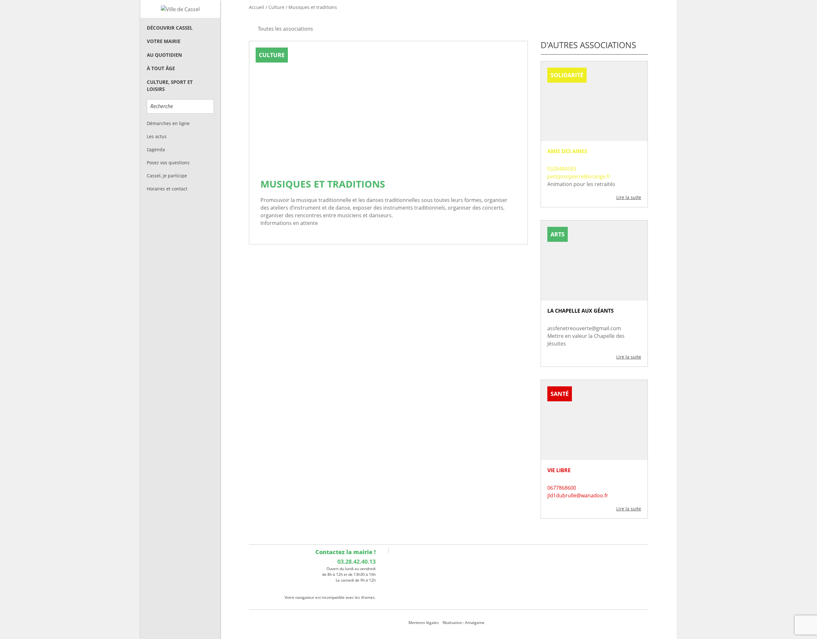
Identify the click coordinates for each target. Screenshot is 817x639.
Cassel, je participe (167, 176)
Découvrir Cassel (169, 28)
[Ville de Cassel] (180, 9)
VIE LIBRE (559, 470)
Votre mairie (163, 41)
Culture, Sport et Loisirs (170, 86)
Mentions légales (423, 622)
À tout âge (161, 68)
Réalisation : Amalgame (464, 622)
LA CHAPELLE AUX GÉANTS (580, 310)
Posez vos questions (168, 163)
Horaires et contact (167, 189)
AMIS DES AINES (567, 151)
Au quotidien (164, 55)
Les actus (157, 136)
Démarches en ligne (168, 123)
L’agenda (156, 149)
